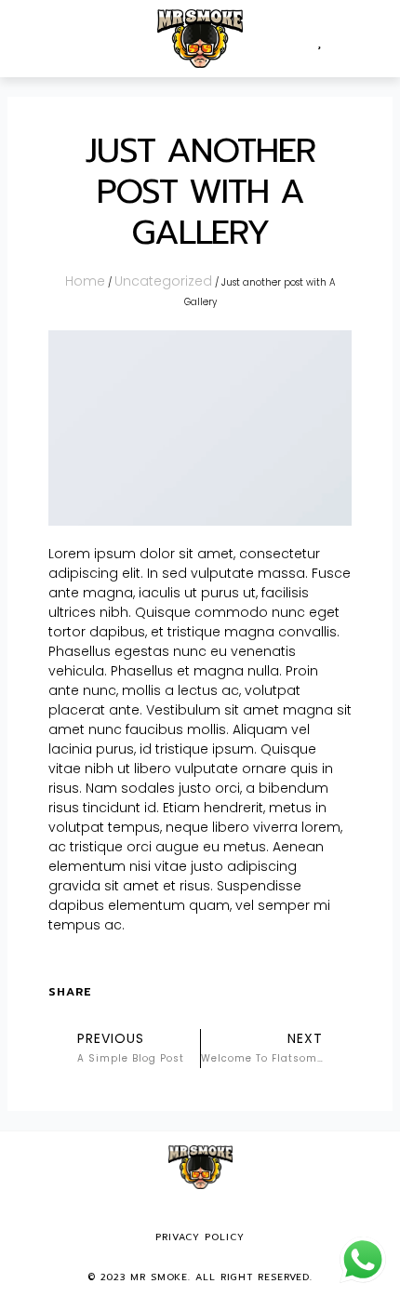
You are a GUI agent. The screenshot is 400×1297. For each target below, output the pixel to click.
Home (85, 281)
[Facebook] (173, 1214)
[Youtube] (227, 1214)
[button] (365, 39)
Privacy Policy (200, 1237)
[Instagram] (200, 1214)
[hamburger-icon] (35, 38)
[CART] (335, 39)
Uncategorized (163, 281)
